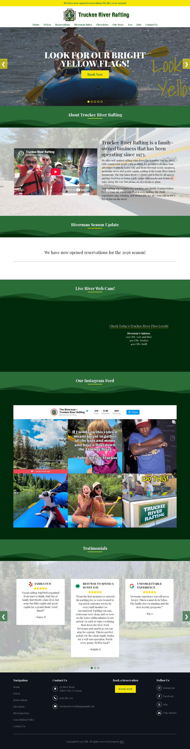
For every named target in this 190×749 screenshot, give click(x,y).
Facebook (167, 696)
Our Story (118, 24)
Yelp (165, 704)
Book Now (95, 74)
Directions (102, 24)
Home (36, 24)
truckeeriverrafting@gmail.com (76, 706)
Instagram (168, 687)
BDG (122, 741)
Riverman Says (21, 713)
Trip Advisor (169, 712)
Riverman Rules (83, 24)
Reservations (62, 24)
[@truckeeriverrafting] (54, 412)
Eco (130, 24)
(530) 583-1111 (66, 698)
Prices (47, 24)
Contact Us (151, 24)
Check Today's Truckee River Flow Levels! (138, 326)
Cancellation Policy (23, 719)
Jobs (138, 24)
